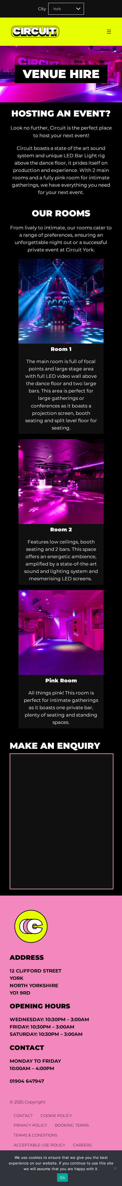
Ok (62, 1177)
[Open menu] (109, 31)
